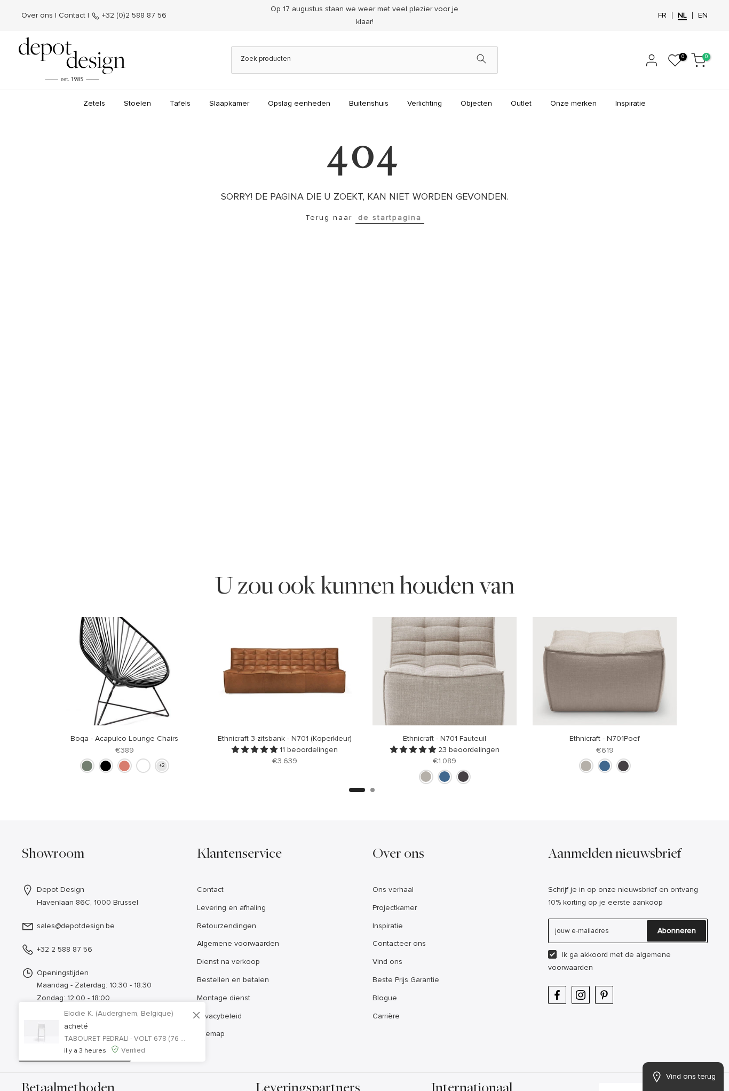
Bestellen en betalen (233, 979)
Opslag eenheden (299, 103)
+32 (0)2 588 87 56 (133, 15)
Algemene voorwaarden (238, 943)
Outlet (521, 103)
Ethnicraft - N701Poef (604, 738)
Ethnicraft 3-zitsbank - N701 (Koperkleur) (285, 738)
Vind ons (387, 961)
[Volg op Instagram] (581, 995)
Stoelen (137, 103)
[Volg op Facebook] (557, 995)
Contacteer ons (399, 943)
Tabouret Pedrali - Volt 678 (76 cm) (126, 1038)
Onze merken (573, 103)
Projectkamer (395, 907)
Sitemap (211, 1033)
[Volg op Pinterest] (604, 995)
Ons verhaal (393, 889)
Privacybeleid (219, 1016)
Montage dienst (223, 997)
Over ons (37, 15)
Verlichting (424, 103)
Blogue (385, 997)
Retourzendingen (226, 925)
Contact (72, 15)
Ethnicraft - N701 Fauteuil (444, 738)
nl (682, 15)
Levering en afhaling (231, 907)
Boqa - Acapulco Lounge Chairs (124, 738)
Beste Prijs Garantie (406, 979)
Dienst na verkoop (228, 961)
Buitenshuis (369, 103)
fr (662, 15)
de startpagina (390, 217)
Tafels (180, 103)
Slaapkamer (229, 103)
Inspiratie (630, 103)
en (703, 15)
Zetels (94, 103)
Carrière (386, 1016)
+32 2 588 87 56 (64, 949)
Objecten (476, 103)
